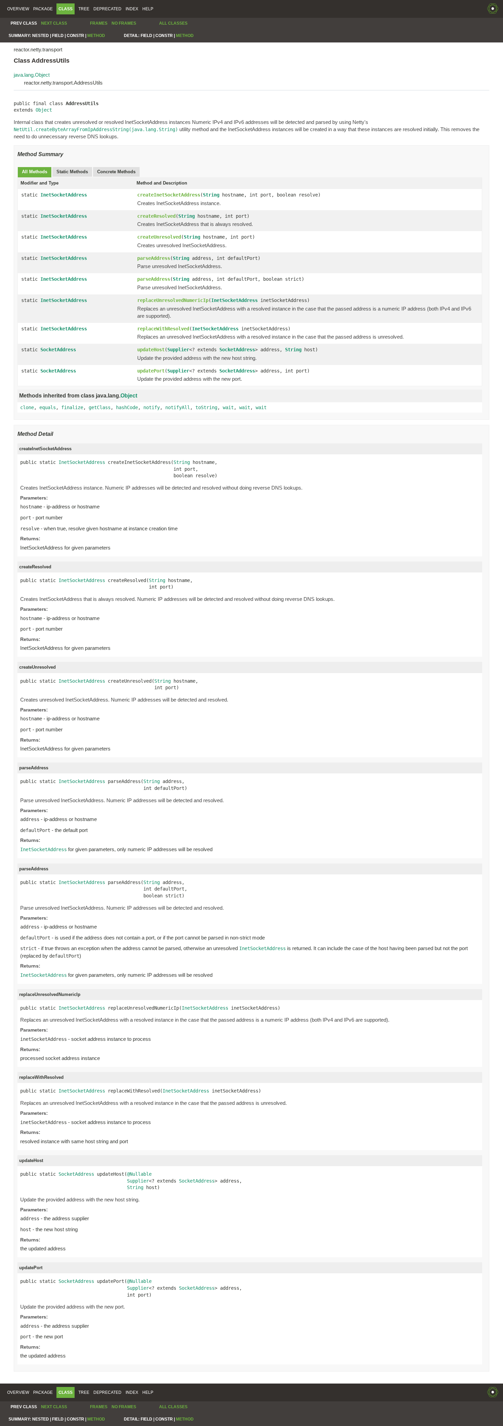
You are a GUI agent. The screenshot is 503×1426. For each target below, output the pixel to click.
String (211, 195)
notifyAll (177, 407)
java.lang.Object (32, 75)
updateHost (151, 349)
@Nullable (139, 1174)
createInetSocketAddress (168, 195)
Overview (18, 9)
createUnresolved (159, 237)
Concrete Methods (116, 171)
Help (147, 9)
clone (27, 407)
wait (228, 407)
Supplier (178, 349)
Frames (98, 23)
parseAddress (153, 258)
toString (206, 407)
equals (47, 407)
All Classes (173, 23)
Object (44, 110)
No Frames (124, 23)
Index (132, 9)
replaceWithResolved (163, 328)
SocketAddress (58, 349)
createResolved (156, 216)
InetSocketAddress (63, 195)
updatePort (151, 371)
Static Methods (72, 171)
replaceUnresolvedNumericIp (172, 300)
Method (96, 35)
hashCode (127, 407)
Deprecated (107, 9)
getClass (100, 407)
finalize (72, 407)
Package (43, 9)
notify (151, 407)
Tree (83, 9)
